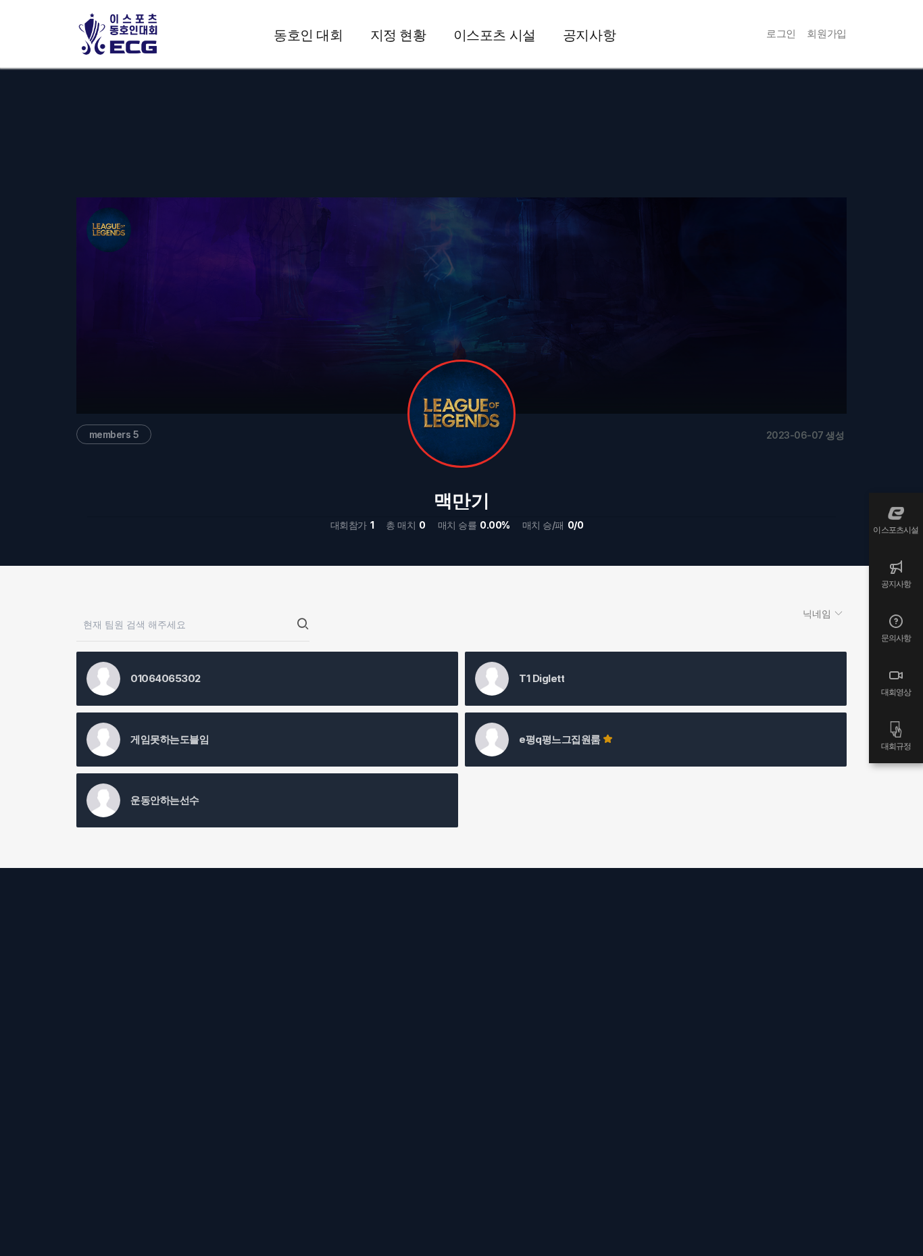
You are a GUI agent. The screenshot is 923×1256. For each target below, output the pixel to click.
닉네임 (818, 613)
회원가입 (827, 33)
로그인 (781, 33)
